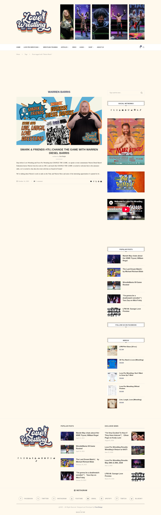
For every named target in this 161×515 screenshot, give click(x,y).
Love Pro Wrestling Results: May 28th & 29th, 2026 (116, 461)
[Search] (143, 47)
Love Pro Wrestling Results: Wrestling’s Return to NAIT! (116, 448)
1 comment (39, 181)
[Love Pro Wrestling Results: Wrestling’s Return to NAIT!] (138, 450)
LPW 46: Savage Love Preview (132, 310)
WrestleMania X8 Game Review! (132, 283)
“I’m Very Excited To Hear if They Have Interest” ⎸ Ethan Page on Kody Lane (117, 435)
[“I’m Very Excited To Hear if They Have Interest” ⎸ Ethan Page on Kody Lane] (138, 436)
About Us (100, 47)
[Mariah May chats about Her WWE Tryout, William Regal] (113, 259)
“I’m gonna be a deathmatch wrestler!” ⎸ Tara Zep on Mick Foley (133, 298)
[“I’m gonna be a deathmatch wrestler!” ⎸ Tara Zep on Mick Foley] (113, 298)
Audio (82, 47)
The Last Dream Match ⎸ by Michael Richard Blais (133, 270)
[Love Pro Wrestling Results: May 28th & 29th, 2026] (138, 463)
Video (74, 47)
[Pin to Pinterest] (98, 181)
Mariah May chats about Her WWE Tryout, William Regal (133, 258)
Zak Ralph (62, 156)
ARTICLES (64, 47)
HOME (18, 47)
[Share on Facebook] (93, 181)
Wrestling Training (50, 47)
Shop (90, 47)
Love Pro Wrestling (31, 47)
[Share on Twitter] (96, 181)
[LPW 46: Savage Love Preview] (113, 312)
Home (18, 54)
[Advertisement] (80, 73)
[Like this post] (91, 181)
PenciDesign (98, 507)
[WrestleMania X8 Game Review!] (113, 285)
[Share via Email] (101, 181)
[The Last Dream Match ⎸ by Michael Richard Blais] (113, 272)
